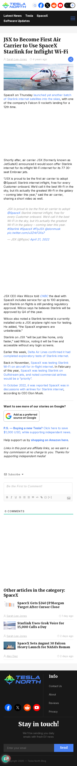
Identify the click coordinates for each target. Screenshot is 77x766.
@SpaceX (13, 213)
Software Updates (17, 21)
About (52, 694)
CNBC (44, 296)
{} (45, 497)
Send (64, 748)
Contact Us (55, 686)
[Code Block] (37, 497)
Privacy (53, 711)
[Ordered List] (24, 497)
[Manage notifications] (8, 758)
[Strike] (20, 497)
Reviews (54, 703)
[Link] (41, 497)
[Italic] (11, 497)
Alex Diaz (12, 656)
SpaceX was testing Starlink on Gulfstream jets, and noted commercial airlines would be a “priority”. (35, 374)
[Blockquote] (33, 497)
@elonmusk (52, 229)
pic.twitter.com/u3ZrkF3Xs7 (26, 233)
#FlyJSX (38, 229)
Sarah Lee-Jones (17, 59)
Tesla (29, 15)
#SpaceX (26, 229)
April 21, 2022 (39, 239)
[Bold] (7, 497)
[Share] (70, 59)
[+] (50, 497)
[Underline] (15, 497)
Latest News (13, 15)
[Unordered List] (28, 497)
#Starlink (13, 229)
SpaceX (42, 15)
